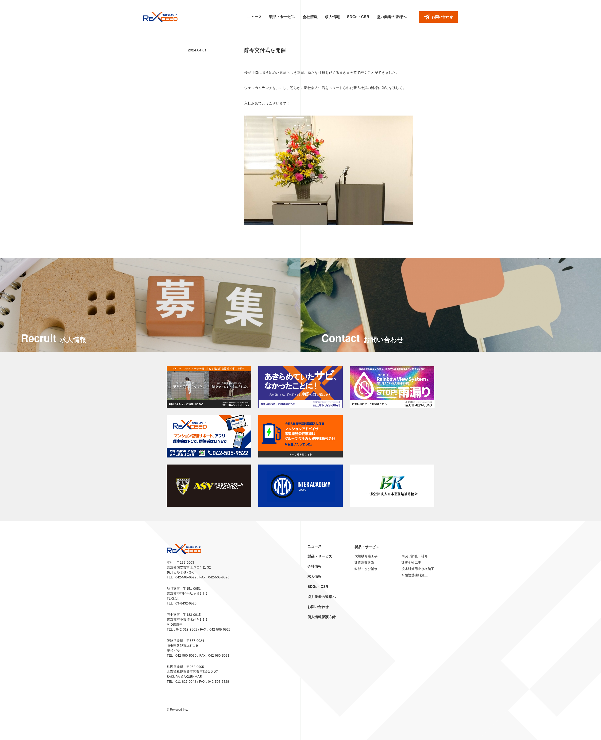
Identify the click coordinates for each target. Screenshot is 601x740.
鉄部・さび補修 (366, 569)
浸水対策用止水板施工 (417, 569)
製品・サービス (282, 17)
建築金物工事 (411, 562)
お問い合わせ (318, 607)
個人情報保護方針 (322, 617)
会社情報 (310, 17)
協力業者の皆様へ (392, 17)
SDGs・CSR (358, 17)
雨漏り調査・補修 (414, 556)
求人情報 (332, 17)
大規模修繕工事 (366, 556)
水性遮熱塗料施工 (414, 575)
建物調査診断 (364, 562)
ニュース (254, 17)
